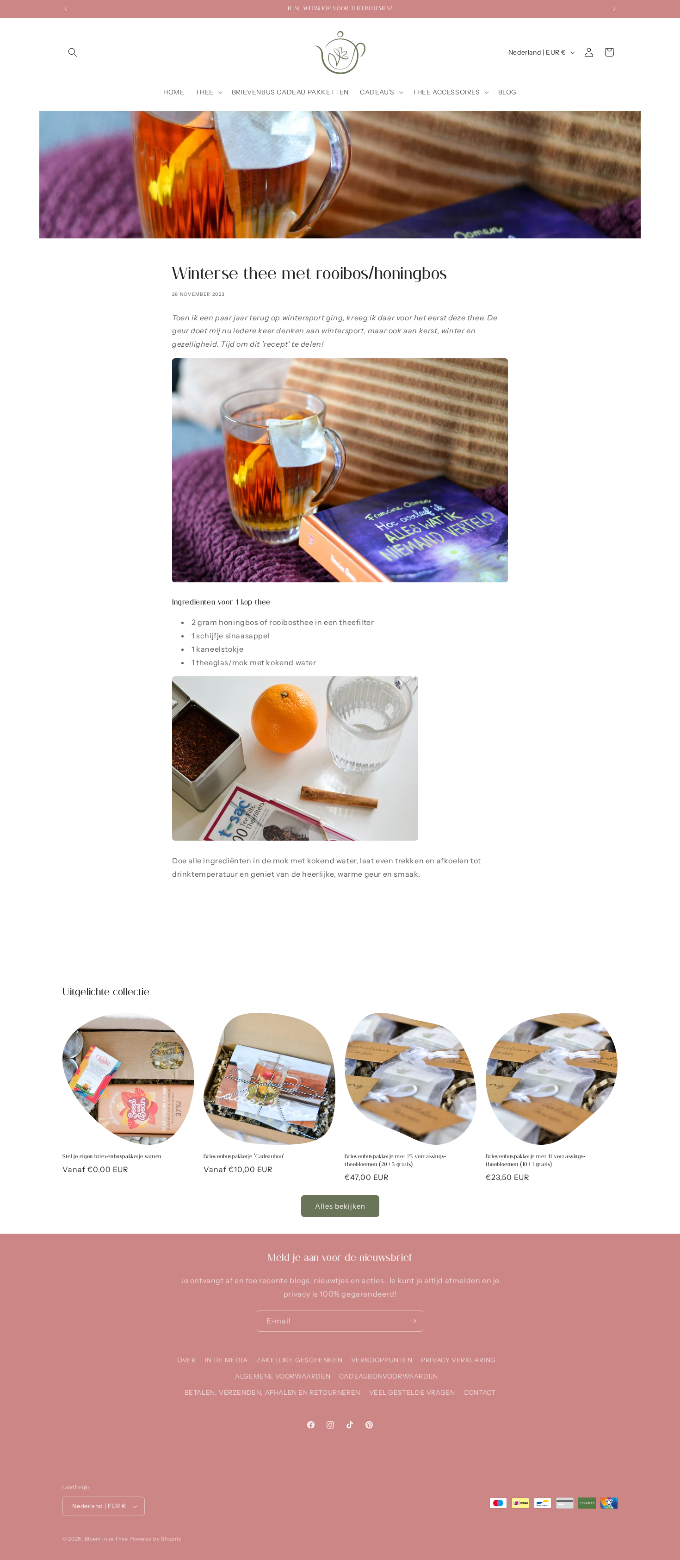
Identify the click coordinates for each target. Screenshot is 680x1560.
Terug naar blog (347, 946)
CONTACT (479, 1392)
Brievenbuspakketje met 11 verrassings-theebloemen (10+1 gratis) (536, 1160)
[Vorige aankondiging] (66, 9)
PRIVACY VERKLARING (458, 1360)
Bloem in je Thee (106, 1538)
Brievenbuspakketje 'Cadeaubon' (244, 1156)
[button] (72, 52)
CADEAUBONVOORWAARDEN (388, 1376)
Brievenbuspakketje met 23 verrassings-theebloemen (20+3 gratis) (395, 1160)
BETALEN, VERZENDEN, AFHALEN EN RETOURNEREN (272, 1392)
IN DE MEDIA (226, 1360)
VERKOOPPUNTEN (382, 1360)
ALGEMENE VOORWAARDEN (282, 1376)
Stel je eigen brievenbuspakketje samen (111, 1156)
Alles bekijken (340, 1206)
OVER (186, 1360)
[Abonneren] (412, 1321)
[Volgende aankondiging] (614, 9)
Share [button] (190, 904)
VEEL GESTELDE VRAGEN (412, 1392)
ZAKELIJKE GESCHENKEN (299, 1360)
